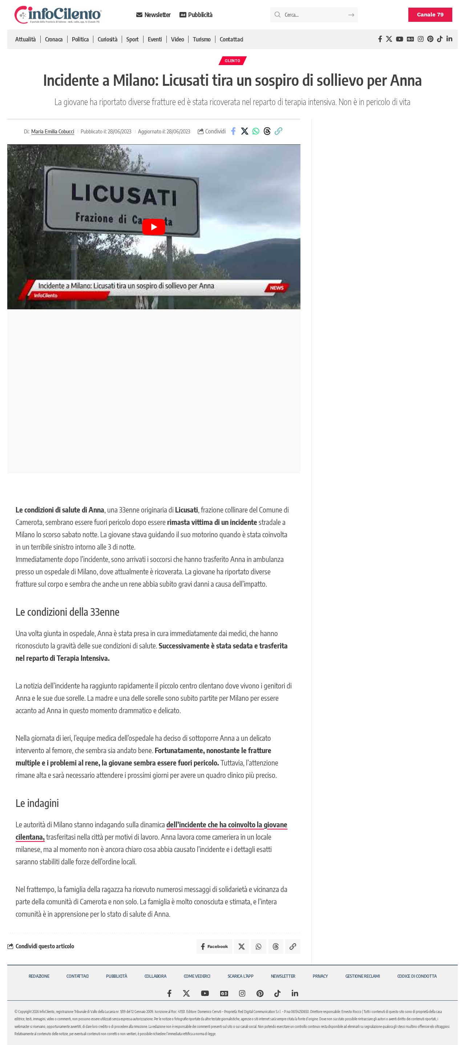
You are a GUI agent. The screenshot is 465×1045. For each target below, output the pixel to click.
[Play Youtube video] (153, 226)
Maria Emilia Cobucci (52, 131)
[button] (278, 131)
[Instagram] (420, 39)
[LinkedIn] (449, 39)
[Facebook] (380, 39)
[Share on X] (244, 131)
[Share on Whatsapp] (256, 131)
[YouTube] (399, 39)
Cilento (232, 61)
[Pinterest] (430, 39)
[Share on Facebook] (233, 131)
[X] (389, 39)
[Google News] (410, 39)
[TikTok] (440, 39)
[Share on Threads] (267, 131)
